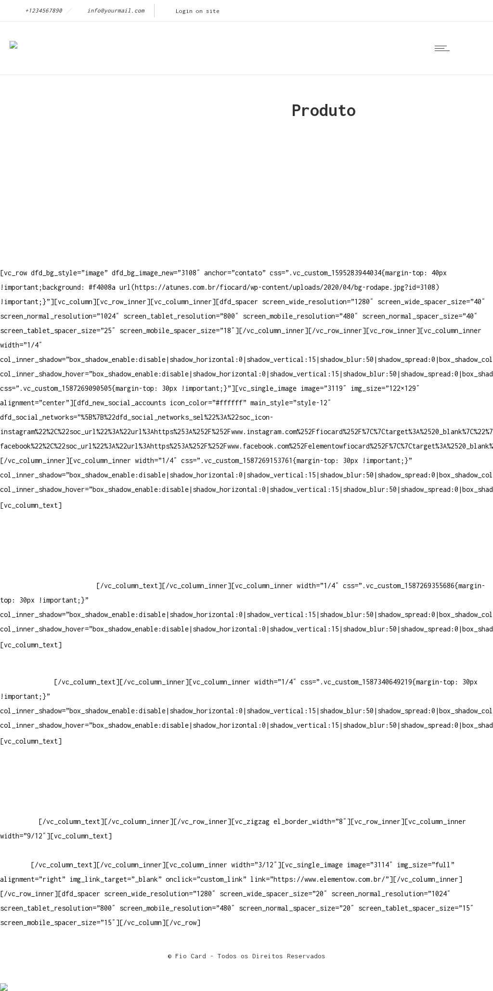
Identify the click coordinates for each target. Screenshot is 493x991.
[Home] (13, 38)
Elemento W (19, 807)
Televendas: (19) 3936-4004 (50, 542)
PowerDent (17, 821)
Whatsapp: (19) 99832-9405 (48, 571)
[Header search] (471, 48)
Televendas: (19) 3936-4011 (50, 528)
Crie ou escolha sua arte (46, 763)
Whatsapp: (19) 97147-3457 (48, 557)
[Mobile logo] (4, 981)
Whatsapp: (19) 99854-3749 (48, 585)
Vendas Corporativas (36, 792)
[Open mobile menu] (444, 48)
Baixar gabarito (29, 778)
